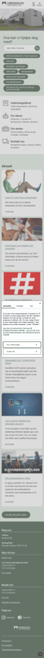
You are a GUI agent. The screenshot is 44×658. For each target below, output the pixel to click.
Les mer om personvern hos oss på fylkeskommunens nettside (17, 329)
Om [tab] (31, 306)
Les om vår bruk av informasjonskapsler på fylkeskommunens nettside (21, 332)
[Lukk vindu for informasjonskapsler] (40, 303)
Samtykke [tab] (7, 306)
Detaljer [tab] (20, 306)
